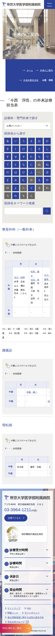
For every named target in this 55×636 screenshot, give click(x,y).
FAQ (29, 608)
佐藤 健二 (31, 392)
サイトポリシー (32, 613)
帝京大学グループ (16, 622)
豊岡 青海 (49, 279)
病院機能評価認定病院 (32, 534)
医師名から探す (15, 133)
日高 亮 (35, 280)
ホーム (30, 70)
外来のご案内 (46, 70)
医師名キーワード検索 (19, 203)
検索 (47, 211)
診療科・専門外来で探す (21, 118)
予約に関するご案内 (11, 628)
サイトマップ (13, 608)
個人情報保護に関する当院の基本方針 (25, 617)
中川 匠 (48, 275)
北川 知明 (19, 277)
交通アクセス (14, 518)
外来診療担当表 (30, 80)
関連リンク (12, 613)
